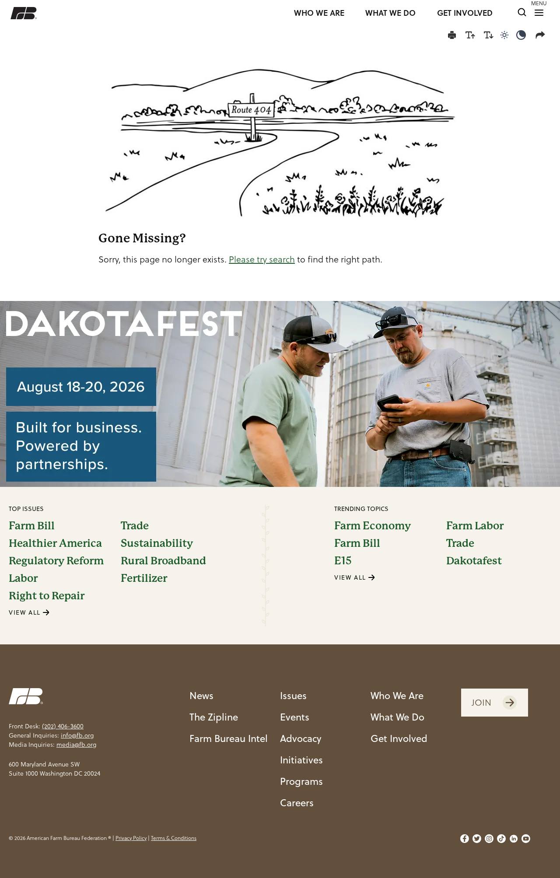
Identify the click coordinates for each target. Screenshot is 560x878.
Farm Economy (372, 526)
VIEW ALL (26, 612)
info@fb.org (77, 735)
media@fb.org (76, 744)
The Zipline (213, 717)
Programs (301, 781)
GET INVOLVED (465, 13)
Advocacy (301, 738)
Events (294, 717)
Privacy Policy (131, 838)
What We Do (397, 717)
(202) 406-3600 (63, 726)
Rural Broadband (163, 561)
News (201, 695)
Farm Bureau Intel (228, 738)
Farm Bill (32, 526)
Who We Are (397, 695)
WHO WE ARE (319, 13)
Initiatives (301, 759)
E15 (343, 561)
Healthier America (55, 543)
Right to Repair (46, 596)
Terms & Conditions (173, 838)
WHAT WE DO (390, 13)
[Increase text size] (470, 35)
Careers (297, 802)
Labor (23, 578)
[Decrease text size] (488, 35)
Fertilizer (144, 578)
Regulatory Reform (56, 561)
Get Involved (399, 738)
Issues (293, 695)
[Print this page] (452, 35)
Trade (135, 526)
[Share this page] (542, 35)
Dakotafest (474, 561)
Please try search (262, 259)
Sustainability (157, 543)
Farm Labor (475, 526)
